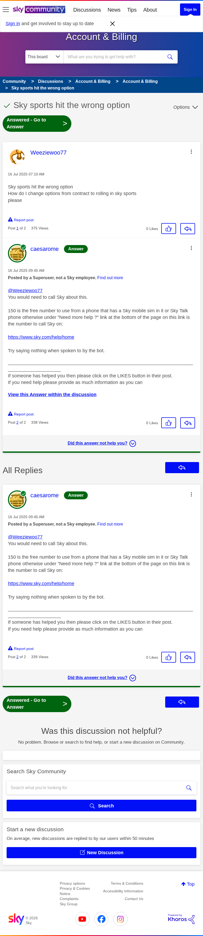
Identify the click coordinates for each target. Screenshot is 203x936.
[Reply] (187, 228)
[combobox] (115, 57)
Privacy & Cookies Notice (75, 891)
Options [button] (181, 107)
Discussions (87, 10)
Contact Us (134, 899)
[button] (191, 151)
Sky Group (68, 904)
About (150, 10)
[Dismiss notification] (112, 24)
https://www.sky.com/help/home (41, 337)
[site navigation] (6, 9)
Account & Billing (101, 36)
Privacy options (72, 883)
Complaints (69, 899)
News (114, 10)
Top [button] (191, 884)
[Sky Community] (39, 9)
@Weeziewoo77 (25, 290)
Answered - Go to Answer (37, 123)
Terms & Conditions (127, 883)
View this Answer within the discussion (52, 394)
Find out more (110, 277)
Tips (132, 10)
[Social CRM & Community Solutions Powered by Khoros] (181, 919)
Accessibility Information (123, 891)
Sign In (190, 9)
